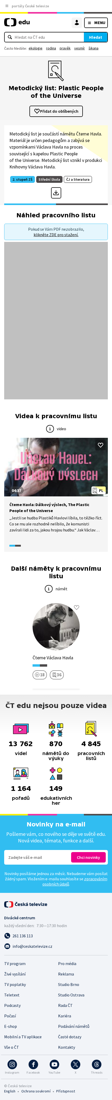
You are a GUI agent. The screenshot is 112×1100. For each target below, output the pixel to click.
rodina (51, 48)
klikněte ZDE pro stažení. (56, 235)
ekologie (35, 48)
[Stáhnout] (56, 192)
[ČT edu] (17, 24)
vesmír (79, 48)
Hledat (95, 37)
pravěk (65, 48)
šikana (93, 48)
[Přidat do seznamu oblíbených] (100, 445)
